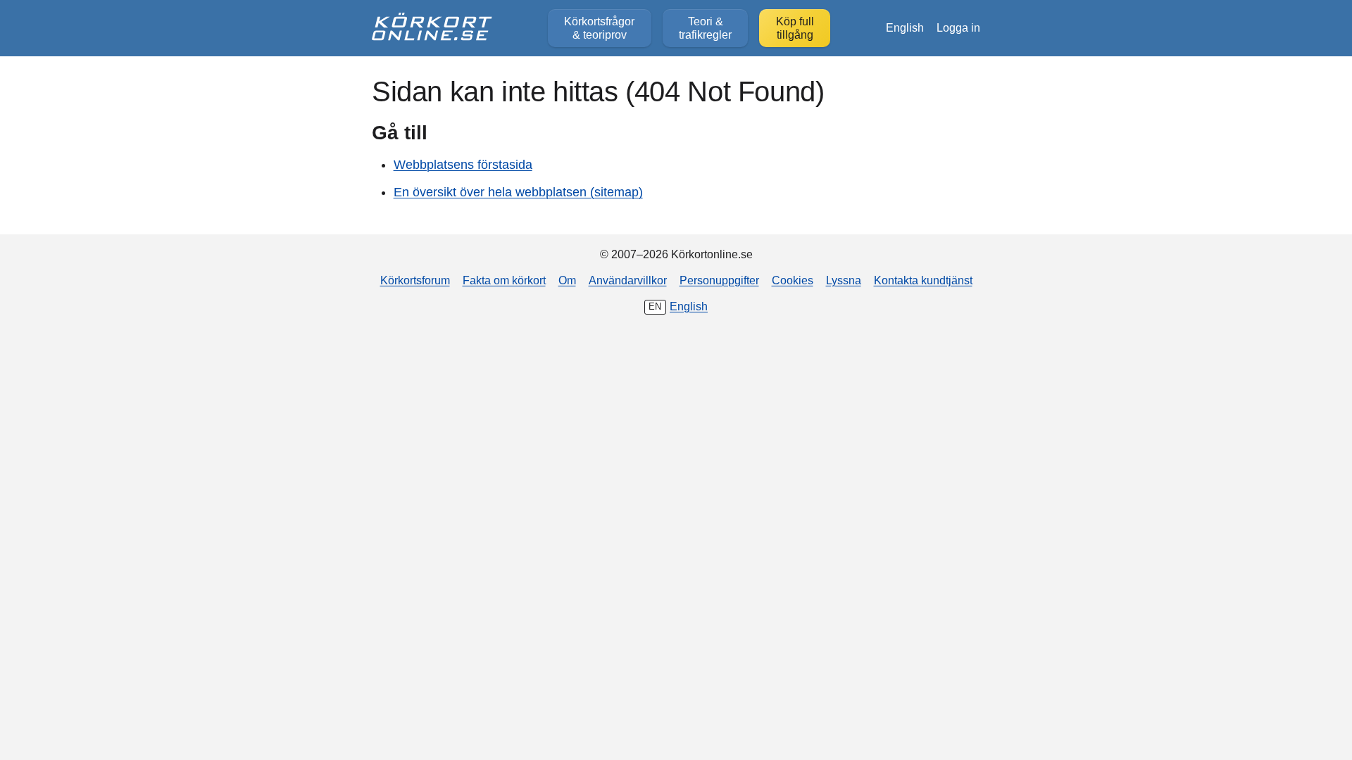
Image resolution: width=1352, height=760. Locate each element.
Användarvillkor (628, 280)
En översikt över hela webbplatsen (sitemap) (518, 192)
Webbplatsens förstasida (463, 165)
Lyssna (843, 280)
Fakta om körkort (504, 280)
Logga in (958, 27)
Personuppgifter (719, 280)
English (905, 27)
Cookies (792, 280)
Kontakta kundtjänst (923, 280)
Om (567, 280)
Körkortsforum (415, 280)
